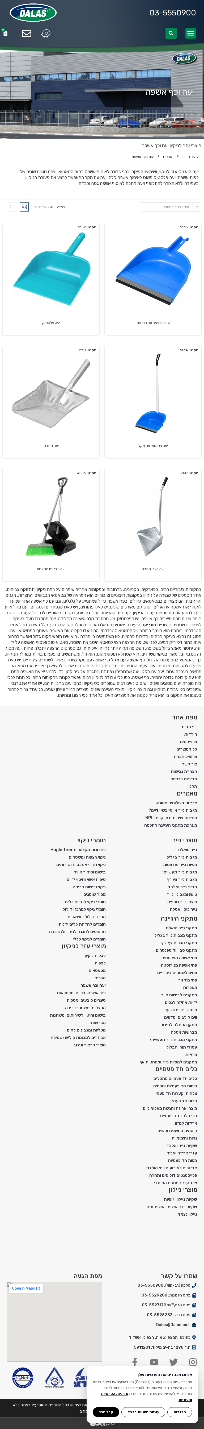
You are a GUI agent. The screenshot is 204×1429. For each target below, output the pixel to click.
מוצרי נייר (184, 840)
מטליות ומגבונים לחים (86, 1030)
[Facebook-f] (134, 1362)
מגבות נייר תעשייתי (179, 872)
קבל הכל (106, 1412)
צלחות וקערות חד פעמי (176, 1093)
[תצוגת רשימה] (12, 207)
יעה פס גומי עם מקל (153, 446)
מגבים (100, 977)
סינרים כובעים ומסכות (86, 1000)
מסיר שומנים (94, 894)
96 (45, 207)
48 (52, 207)
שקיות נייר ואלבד (181, 1145)
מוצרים (168, 157)
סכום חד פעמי (184, 1100)
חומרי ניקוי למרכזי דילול (84, 909)
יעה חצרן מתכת (153, 569)
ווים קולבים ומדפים (180, 1017)
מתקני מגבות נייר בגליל (175, 935)
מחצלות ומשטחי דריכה (85, 1007)
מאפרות (190, 987)
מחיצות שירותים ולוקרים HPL (171, 817)
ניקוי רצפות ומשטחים (87, 857)
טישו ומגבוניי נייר (182, 894)
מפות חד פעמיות (182, 1160)
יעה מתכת (51, 446)
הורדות (190, 734)
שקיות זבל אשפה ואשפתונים (172, 1206)
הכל (37, 207)
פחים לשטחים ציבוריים (177, 972)
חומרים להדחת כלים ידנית (82, 924)
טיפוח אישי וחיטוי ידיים (86, 879)
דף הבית (189, 726)
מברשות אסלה (184, 1032)
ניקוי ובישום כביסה (89, 886)
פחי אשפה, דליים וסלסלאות (81, 992)
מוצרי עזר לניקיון (185, 145)
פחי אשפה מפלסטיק (179, 957)
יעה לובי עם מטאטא (51, 569)
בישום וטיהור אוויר (90, 872)
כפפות (100, 963)
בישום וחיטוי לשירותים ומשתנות (78, 1015)
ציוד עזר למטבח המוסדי (175, 1182)
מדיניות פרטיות (183, 778)
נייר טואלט (187, 849)
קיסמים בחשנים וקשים (177, 1130)
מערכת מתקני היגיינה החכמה (170, 825)
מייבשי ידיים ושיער (180, 1009)
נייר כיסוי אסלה (183, 909)
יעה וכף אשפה (93, 985)
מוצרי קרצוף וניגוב (89, 1044)
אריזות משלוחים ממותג (176, 802)
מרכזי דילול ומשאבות (86, 916)
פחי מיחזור (187, 980)
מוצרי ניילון (183, 1190)
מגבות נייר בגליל (182, 857)
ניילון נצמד (187, 1214)
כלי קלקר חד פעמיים (178, 1115)
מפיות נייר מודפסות (180, 864)
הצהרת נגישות (184, 771)
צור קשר (189, 764)
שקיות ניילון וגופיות (180, 1199)
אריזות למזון (186, 1123)
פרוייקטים (188, 741)
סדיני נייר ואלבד (182, 886)
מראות (191, 1054)
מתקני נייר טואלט (181, 927)
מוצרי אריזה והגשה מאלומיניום (170, 1108)
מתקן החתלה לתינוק (178, 1024)
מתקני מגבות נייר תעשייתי (173, 1039)
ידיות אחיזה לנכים (181, 1002)
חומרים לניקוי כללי (89, 939)
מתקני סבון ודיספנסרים (176, 950)
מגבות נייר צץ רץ (182, 879)
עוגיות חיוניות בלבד (143, 1412)
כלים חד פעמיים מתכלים (175, 1078)
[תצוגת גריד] (24, 207)
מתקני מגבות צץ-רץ (179, 942)
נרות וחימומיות (184, 1138)
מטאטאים (97, 970)
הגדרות (179, 1412)
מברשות (98, 1022)
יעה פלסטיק (51, 323)
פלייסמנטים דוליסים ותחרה (173, 1175)
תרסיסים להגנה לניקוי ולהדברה (77, 931)
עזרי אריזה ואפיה (182, 1152)
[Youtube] (154, 1362)
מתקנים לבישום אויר (179, 994)
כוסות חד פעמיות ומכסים (175, 1085)
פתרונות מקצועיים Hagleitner (78, 849)
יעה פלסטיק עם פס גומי (153, 323)
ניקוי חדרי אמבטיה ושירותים (81, 864)
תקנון (192, 786)
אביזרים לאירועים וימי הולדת (171, 1167)
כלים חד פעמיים (176, 1069)
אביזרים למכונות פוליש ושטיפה (78, 1037)
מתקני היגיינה (179, 918)
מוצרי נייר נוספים (182, 901)
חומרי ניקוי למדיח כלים (85, 901)
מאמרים (187, 793)
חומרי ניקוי (91, 840)
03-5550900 (173, 13)
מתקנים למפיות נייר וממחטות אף (168, 1061)
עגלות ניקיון (95, 955)
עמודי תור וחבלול (181, 1047)
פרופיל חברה (185, 756)
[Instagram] (193, 1362)
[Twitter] (173, 1362)
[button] (190, 33)
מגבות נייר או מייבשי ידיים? (172, 810)
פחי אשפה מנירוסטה (179, 965)
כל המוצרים (186, 749)
